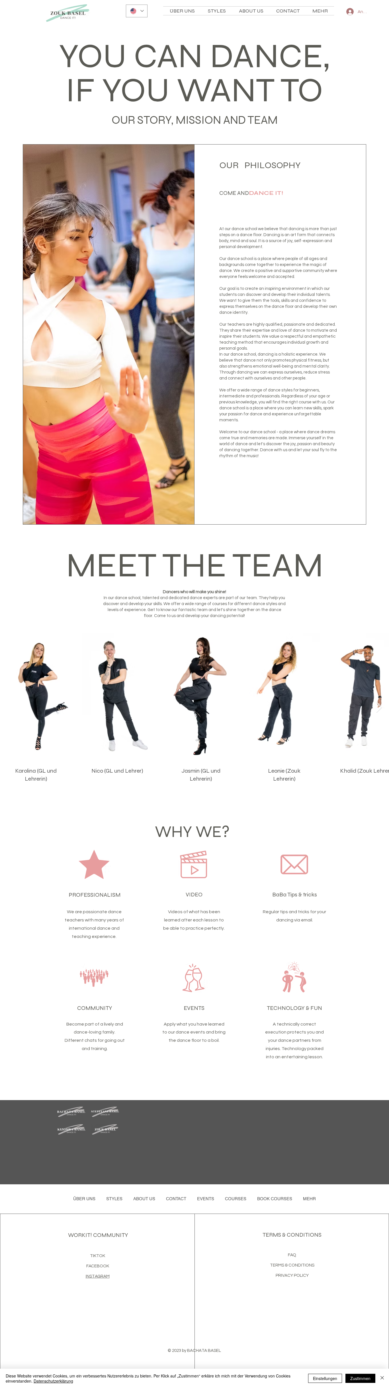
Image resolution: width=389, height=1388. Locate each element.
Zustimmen (360, 1378)
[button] (251, 11)
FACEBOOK (97, 1266)
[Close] (382, 1378)
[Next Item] (379, 707)
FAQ (292, 1255)
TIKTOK (97, 1256)
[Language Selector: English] (137, 11)
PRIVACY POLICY (292, 1275)
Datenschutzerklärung (53, 1381)
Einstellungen (325, 1378)
